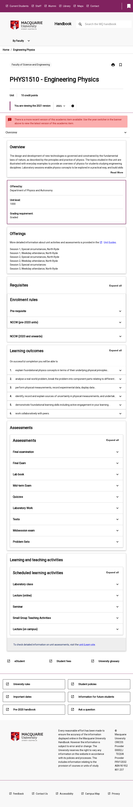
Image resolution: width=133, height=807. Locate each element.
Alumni (52, 6)
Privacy (116, 793)
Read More (116, 172)
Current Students (19, 6)
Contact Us (42, 793)
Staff (38, 6)
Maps (80, 6)
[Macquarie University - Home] (26, 25)
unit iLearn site (87, 644)
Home (6, 49)
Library (66, 6)
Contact (94, 6)
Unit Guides (110, 242)
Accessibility (66, 793)
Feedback (18, 793)
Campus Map (92, 793)
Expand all (115, 285)
